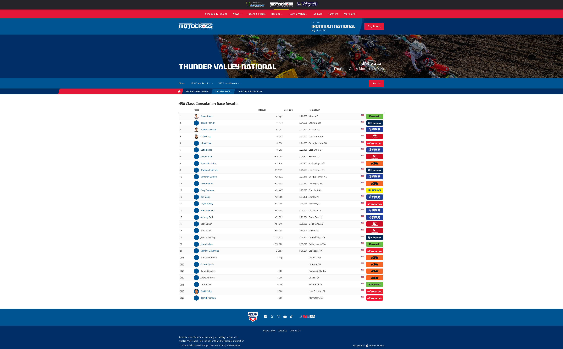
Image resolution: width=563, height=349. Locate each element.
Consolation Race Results (250, 91)
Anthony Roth (206, 217)
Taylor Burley (206, 203)
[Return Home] (196, 26)
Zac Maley (205, 196)
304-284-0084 (233, 345)
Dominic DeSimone (209, 250)
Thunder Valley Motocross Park (359, 68)
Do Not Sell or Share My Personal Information (222, 340)
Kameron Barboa (208, 176)
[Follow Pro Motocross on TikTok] (291, 317)
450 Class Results (223, 91)
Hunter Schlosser (208, 129)
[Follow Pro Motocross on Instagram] (278, 317)
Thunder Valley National (197, 91)
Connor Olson (207, 264)
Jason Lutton (206, 244)
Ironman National (333, 26)
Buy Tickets (374, 26)
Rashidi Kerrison (208, 297)
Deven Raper (206, 116)
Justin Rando (206, 149)
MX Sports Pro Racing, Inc (205, 337)
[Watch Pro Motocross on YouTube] (285, 317)
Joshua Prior (206, 156)
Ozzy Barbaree (207, 190)
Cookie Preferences (188, 340)
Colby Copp (205, 136)
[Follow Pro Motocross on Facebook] (265, 317)
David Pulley (206, 291)
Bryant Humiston (208, 163)
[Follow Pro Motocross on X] (272, 317)
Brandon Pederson (209, 170)
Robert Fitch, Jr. (207, 122)
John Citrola (205, 143)
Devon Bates (206, 183)
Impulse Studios (376, 345)
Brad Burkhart (207, 210)
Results (377, 83)
